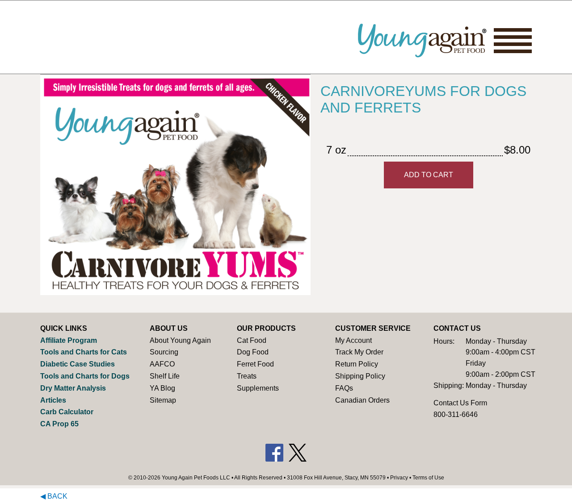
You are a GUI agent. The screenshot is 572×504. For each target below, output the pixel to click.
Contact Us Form (460, 403)
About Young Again (180, 340)
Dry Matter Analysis (73, 388)
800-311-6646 (455, 414)
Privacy (399, 478)
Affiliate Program (68, 340)
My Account (353, 340)
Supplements (258, 388)
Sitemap (163, 400)
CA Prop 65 (59, 424)
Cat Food (251, 340)
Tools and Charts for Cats (83, 352)
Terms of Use (428, 478)
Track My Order (359, 352)
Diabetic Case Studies (77, 364)
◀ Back (53, 496)
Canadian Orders (362, 400)
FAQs (344, 388)
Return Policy (356, 364)
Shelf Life (165, 376)
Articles (53, 400)
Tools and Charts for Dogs (85, 376)
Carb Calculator (66, 412)
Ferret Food (255, 364)
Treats (247, 376)
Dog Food (253, 352)
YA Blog (162, 388)
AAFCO (162, 364)
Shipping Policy (360, 376)
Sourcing (164, 352)
